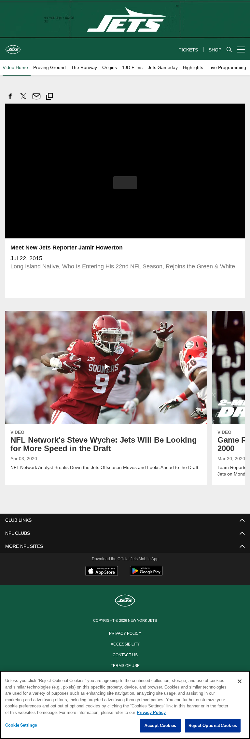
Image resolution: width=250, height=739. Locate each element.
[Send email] (36, 100)
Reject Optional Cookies (212, 725)
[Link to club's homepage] (13, 47)
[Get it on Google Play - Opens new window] (146, 574)
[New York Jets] (125, 601)
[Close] (239, 682)
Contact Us (125, 654)
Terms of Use (125, 664)
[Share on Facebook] (10, 100)
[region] (125, 705)
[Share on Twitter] (23, 100)
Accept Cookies (160, 725)
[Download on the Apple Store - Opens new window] (101, 571)
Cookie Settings (21, 725)
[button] (125, 182)
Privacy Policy (125, 632)
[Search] (229, 49)
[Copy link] (49, 97)
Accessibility (125, 643)
